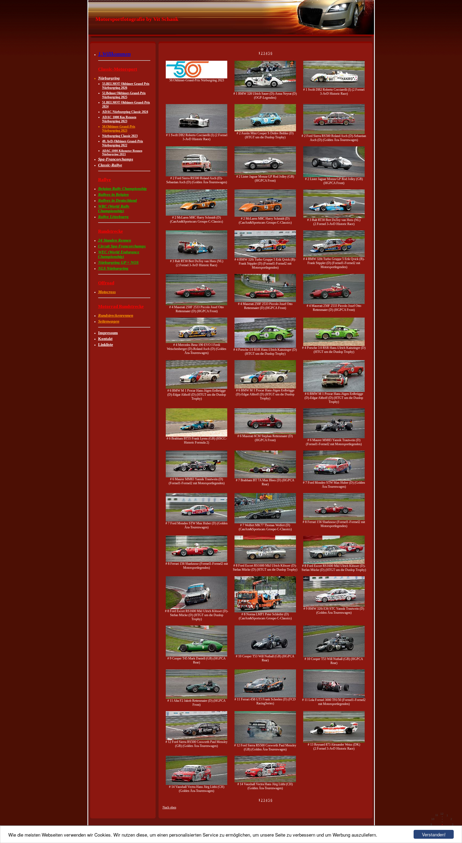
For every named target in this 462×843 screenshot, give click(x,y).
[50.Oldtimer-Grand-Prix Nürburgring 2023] (196, 77)
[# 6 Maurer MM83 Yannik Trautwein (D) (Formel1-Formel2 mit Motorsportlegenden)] (334, 437)
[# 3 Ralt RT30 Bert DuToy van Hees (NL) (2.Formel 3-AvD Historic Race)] (334, 217)
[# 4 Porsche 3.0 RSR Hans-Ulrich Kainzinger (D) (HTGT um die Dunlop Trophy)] (265, 347)
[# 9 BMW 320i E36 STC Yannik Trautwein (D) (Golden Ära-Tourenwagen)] (334, 606)
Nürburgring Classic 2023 (120, 136)
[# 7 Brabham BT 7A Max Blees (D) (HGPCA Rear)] (265, 477)
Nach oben (169, 807)
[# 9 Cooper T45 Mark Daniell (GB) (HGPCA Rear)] (196, 655)
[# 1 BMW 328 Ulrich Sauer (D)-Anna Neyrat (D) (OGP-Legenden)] (265, 91)
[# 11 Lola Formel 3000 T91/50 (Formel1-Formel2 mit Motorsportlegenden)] (334, 697)
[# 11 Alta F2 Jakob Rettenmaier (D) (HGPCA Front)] (196, 698)
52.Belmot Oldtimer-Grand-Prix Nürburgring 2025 (124, 95)
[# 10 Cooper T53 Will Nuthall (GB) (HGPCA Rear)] (265, 653)
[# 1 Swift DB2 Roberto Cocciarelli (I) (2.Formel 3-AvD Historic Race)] (334, 87)
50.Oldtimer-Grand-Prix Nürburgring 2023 (118, 128)
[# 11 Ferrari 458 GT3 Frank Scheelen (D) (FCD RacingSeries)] (265, 696)
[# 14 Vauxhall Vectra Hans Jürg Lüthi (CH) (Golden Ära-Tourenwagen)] (196, 784)
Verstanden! (434, 834)
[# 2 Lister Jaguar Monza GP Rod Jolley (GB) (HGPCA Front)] (265, 174)
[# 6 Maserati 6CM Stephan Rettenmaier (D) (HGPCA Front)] (265, 433)
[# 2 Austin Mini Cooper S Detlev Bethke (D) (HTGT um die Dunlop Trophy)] (265, 130)
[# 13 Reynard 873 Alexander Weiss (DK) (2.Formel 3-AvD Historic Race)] (334, 741)
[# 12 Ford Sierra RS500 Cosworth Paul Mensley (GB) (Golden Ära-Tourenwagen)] (196, 739)
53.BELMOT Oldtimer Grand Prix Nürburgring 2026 (125, 86)
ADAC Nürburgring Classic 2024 (125, 112)
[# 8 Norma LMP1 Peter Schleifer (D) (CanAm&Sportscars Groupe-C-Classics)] (265, 611)
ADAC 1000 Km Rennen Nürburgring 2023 (119, 119)
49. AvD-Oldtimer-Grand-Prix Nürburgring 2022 (122, 143)
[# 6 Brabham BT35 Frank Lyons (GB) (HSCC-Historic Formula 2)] (196, 435)
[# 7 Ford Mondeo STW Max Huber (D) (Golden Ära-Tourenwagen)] (334, 480)
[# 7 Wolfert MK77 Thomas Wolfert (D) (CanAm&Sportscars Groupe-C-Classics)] (265, 522)
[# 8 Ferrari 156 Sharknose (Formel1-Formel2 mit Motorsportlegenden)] (334, 519)
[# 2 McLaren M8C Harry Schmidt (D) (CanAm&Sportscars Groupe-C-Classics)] (196, 214)
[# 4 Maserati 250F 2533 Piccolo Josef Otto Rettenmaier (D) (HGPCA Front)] (196, 304)
